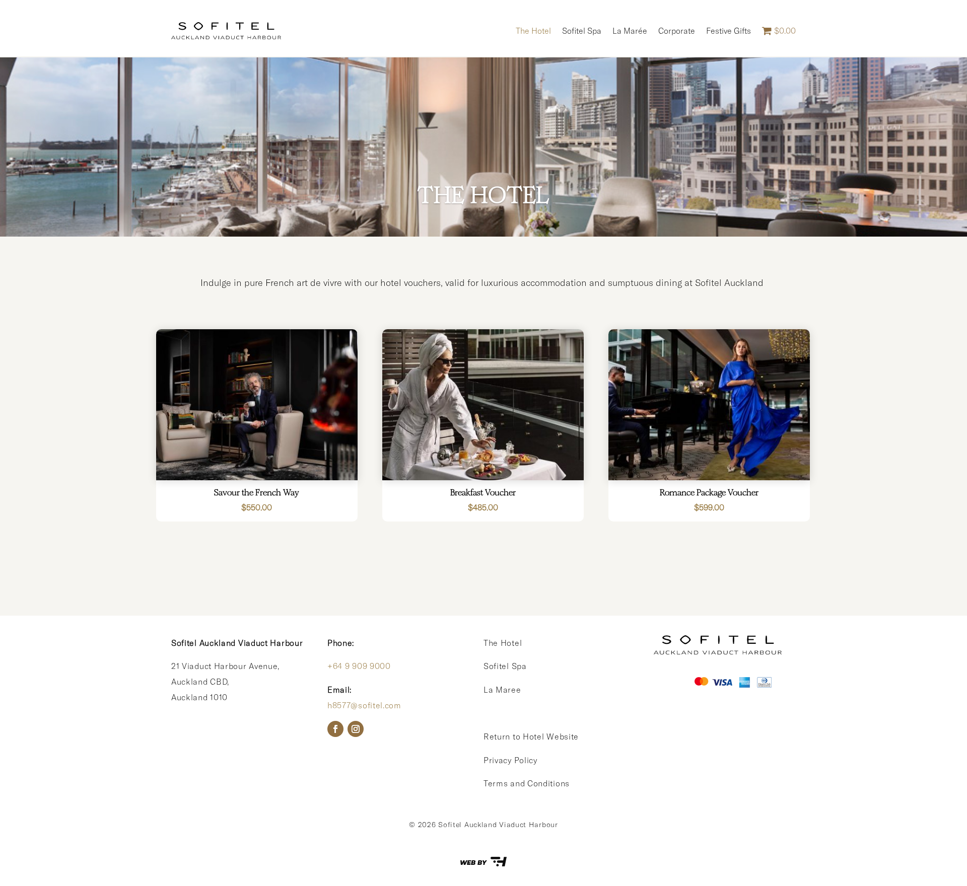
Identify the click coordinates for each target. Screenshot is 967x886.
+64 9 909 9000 (359, 666)
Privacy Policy (510, 760)
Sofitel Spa (581, 31)
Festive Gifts (728, 31)
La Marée (629, 31)
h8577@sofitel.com (364, 705)
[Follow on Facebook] (335, 729)
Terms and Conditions (527, 783)
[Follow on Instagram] (356, 729)
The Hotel (533, 31)
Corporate (676, 31)
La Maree (502, 690)
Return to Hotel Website (531, 736)
